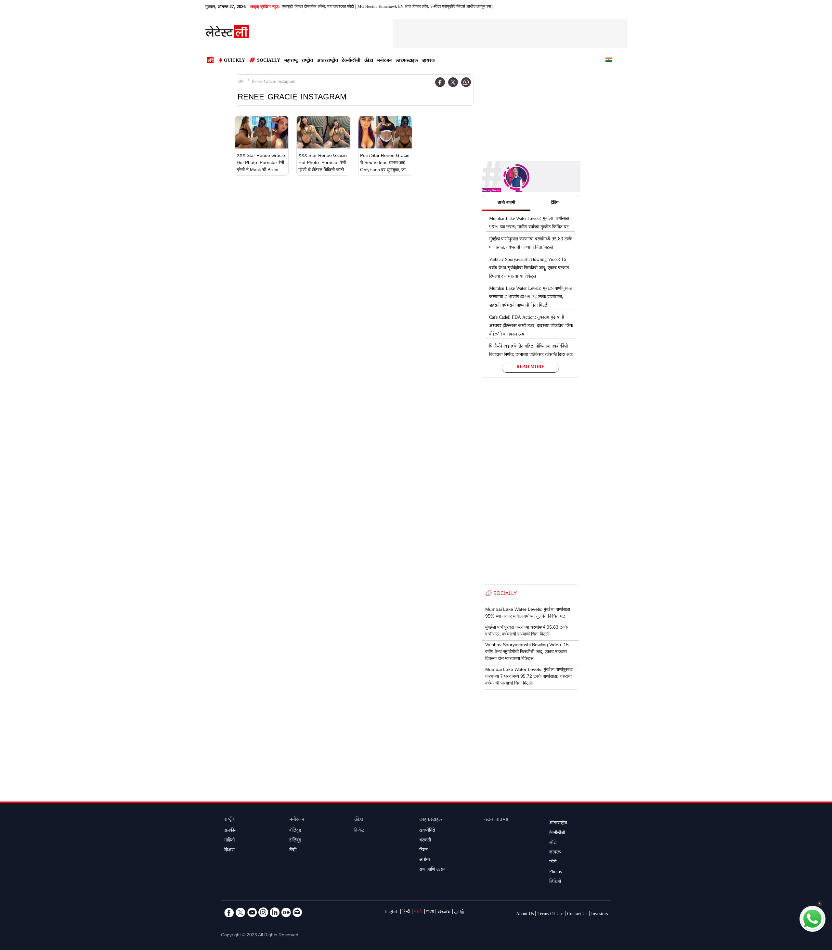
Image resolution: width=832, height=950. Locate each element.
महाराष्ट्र (291, 61)
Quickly (234, 61)
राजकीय (230, 831)
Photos (555, 872)
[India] (609, 61)
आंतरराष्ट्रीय (327, 61)
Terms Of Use (550, 914)
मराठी (418, 912)
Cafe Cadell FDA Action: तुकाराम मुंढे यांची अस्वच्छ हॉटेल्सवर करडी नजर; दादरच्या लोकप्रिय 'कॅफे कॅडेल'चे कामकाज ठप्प (531, 327)
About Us (525, 914)
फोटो (552, 862)
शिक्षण (229, 850)
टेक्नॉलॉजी (351, 61)
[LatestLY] (227, 34)
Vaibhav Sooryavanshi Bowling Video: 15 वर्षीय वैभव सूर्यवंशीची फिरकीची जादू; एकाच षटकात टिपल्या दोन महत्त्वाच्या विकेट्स (529, 269)
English (391, 912)
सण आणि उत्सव (432, 870)
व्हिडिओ (555, 882)
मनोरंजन (384, 61)
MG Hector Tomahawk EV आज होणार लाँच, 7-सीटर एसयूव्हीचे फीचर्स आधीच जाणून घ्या (404, 7)
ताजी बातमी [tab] (506, 203)
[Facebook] (440, 82)
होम (240, 82)
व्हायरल (428, 61)
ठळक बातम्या (496, 820)
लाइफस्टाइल (407, 61)
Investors (599, 914)
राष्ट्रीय (307, 61)
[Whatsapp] (466, 82)
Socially (268, 61)
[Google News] (286, 912)
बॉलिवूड (295, 831)
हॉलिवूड (295, 840)
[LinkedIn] (275, 912)
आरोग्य (424, 860)
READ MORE (530, 367)
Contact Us (577, 914)
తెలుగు (444, 912)
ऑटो (552, 843)
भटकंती (425, 840)
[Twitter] (453, 82)
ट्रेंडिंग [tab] (554, 203)
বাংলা (430, 912)
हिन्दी (406, 912)
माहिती (229, 840)
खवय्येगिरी (427, 831)
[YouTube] (252, 912)
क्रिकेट (359, 831)
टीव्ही (292, 850)
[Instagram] (263, 912)
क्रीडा (368, 61)
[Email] (297, 912)
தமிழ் (459, 912)
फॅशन (423, 850)
